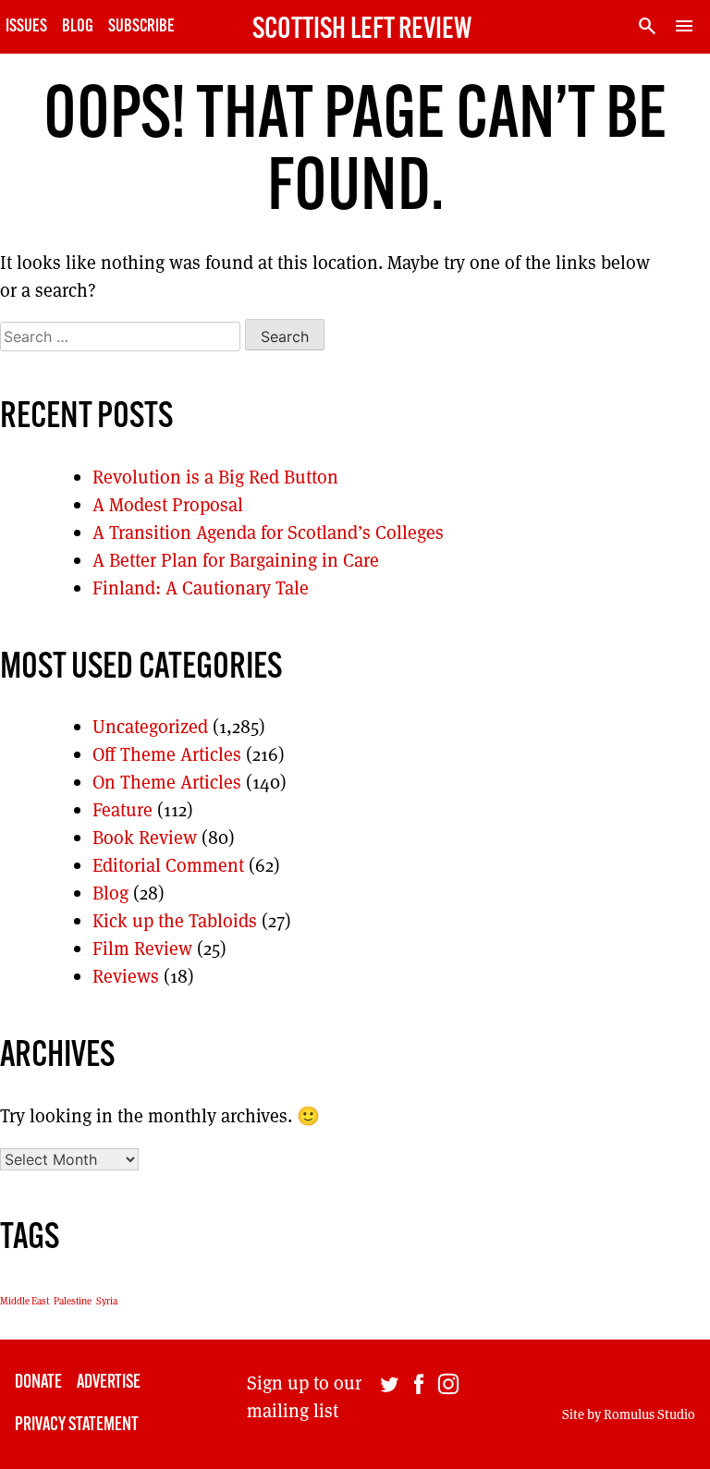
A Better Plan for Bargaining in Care (235, 560)
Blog (77, 27)
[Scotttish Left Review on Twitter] (389, 1404)
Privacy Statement (77, 1425)
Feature (122, 810)
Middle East (24, 1300)
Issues (26, 27)
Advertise (109, 1383)
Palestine (73, 1300)
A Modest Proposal (167, 505)
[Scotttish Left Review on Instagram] (448, 1404)
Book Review (144, 838)
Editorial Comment (168, 865)
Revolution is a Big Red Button (215, 477)
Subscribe (141, 27)
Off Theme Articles (166, 754)
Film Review (142, 948)
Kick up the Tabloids (174, 921)
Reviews (125, 976)
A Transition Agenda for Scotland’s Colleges (268, 532)
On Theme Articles (166, 782)
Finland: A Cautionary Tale (200, 588)
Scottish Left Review (361, 30)
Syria (106, 1300)
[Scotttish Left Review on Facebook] (419, 1404)
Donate (38, 1383)
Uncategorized (150, 727)
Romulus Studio (649, 1414)
